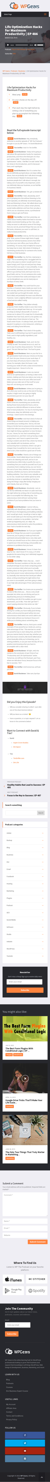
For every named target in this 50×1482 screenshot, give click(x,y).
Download (30, 49)
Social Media (11, 920)
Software (10, 927)
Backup (9, 840)
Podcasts (9, 1383)
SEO (8, 913)
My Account (10, 1404)
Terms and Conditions (14, 1416)
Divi (8, 862)
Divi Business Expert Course (17, 1391)
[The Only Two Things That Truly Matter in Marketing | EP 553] (25, 1130)
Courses (9, 1387)
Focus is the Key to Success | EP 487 (24, 795)
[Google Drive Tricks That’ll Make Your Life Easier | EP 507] (25, 1078)
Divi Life (16, 762)
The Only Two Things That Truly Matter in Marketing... (25, 1153)
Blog (8, 847)
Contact (9, 1412)
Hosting (9, 884)
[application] (25, 45)
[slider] (40, 45)
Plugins (9, 898)
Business (10, 855)
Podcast (10, 905)
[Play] (8, 45)
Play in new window (19, 49)
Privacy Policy (11, 1420)
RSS (14, 54)
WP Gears (24, 1476)
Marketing (10, 891)
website (9, 942)
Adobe (9, 833)
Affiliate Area (11, 1408)
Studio (9, 934)
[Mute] (35, 45)
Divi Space (17, 747)
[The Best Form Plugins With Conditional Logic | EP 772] (25, 1029)
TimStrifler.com (18, 758)
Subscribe (25, 990)
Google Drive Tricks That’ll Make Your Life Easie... (23, 1101)
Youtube (10, 956)
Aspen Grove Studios (20, 743)
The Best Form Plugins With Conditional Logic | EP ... (19, 1049)
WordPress (11, 949)
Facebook (10, 876)
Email (9, 869)
